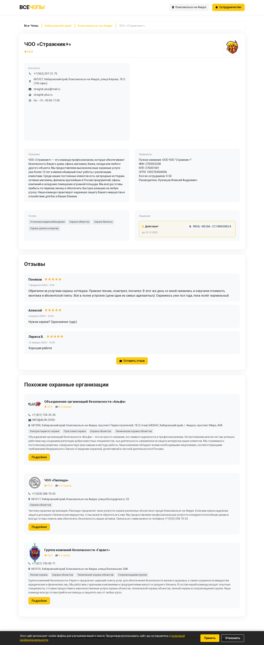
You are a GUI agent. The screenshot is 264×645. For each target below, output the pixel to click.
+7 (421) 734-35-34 (43, 414)
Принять (209, 638)
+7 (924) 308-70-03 (43, 493)
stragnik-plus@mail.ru (47, 89)
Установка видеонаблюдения (47, 221)
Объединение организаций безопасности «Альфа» (85, 401)
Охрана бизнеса (103, 221)
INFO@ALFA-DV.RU (43, 419)
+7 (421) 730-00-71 (43, 563)
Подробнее (39, 457)
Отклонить (232, 638)
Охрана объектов (79, 221)
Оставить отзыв (134, 360)
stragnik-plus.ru (43, 94)
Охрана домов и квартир (44, 228)
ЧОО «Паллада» (56, 480)
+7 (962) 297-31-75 (45, 73)
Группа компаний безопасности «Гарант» (77, 550)
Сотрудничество (230, 7)
